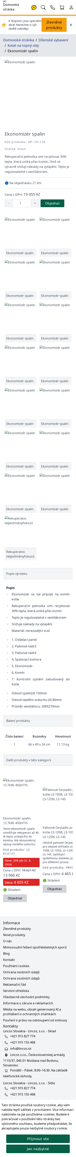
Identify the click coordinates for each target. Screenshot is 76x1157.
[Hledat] (43, 7)
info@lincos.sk (20, 1048)
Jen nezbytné (38, 1149)
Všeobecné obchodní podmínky (26, 997)
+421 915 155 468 (22, 1042)
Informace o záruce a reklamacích (28, 1003)
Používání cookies (16, 966)
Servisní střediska (16, 991)
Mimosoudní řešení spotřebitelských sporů (35, 947)
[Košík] (62, 7)
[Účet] (71, 7)
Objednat (52, 203)
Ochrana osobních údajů (21, 972)
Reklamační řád (14, 984)
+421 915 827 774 (22, 1036)
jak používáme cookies (38, 1114)
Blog (6, 953)
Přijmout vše (38, 1138)
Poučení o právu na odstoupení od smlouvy (35, 1020)
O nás (7, 941)
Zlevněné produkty (54, 25)
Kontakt (9, 960)
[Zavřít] (71, 25)
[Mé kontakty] (52, 7)
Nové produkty (14, 935)
